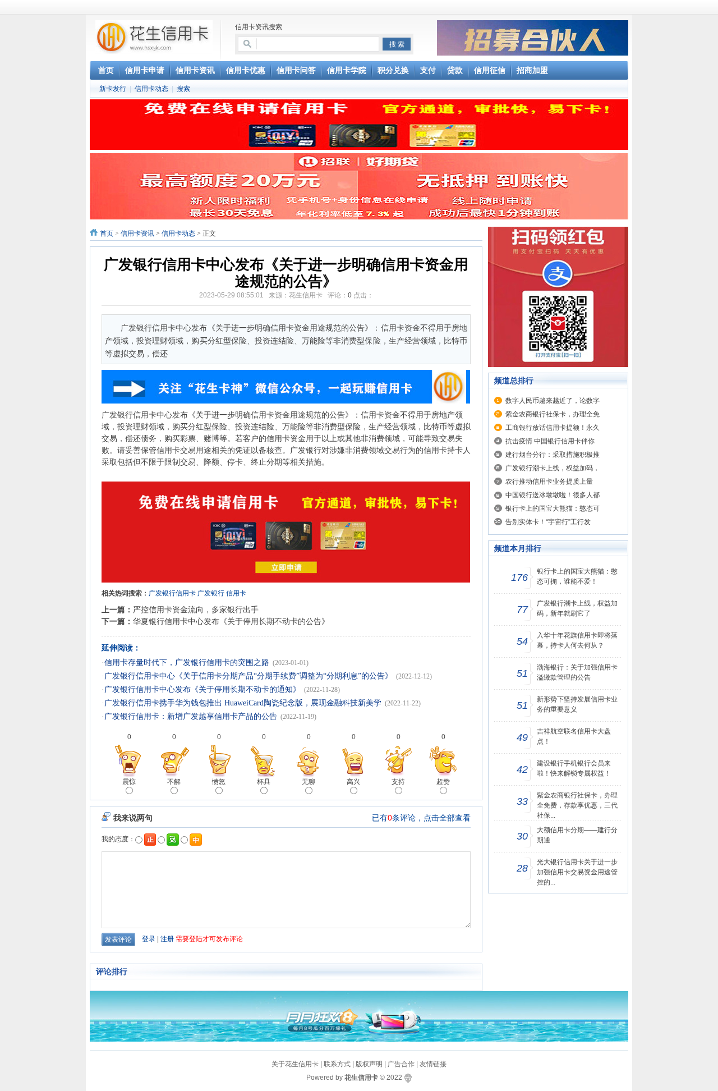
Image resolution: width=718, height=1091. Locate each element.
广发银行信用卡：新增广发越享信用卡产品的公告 (190, 716)
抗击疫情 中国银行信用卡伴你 (550, 441)
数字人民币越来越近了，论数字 (552, 401)
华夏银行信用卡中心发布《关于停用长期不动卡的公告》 (231, 621)
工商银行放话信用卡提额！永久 (552, 428)
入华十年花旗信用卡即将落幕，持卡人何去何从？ (577, 640)
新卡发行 (112, 89)
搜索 (183, 89)
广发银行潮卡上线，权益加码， (552, 468)
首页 (106, 233)
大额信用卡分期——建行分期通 (577, 835)
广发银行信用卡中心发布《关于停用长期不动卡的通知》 (202, 689)
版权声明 (369, 1064)
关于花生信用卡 (295, 1064)
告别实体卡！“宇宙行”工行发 (548, 522)
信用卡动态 (151, 89)
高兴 (353, 782)
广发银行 (210, 593)
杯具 (263, 782)
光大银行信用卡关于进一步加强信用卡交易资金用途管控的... (577, 872)
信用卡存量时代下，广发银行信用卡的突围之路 (186, 662)
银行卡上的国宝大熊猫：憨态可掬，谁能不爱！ (577, 576)
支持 (398, 782)
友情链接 (433, 1064)
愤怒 (218, 782)
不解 (174, 782)
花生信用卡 (361, 1077)
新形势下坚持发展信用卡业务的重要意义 (577, 704)
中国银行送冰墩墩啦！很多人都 (552, 495)
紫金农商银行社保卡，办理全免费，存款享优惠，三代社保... (577, 805)
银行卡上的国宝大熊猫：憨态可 (552, 508)
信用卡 (236, 593)
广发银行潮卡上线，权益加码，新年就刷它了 (577, 608)
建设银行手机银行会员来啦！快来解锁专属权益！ (574, 768)
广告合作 (401, 1064)
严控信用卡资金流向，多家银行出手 (196, 609)
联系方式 (337, 1064)
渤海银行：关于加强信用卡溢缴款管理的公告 (577, 672)
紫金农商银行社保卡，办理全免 (552, 414)
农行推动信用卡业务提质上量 (549, 481)
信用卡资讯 (137, 233)
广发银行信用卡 (172, 593)
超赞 (443, 782)
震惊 (129, 782)
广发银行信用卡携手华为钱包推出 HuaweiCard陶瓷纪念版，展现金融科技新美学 (242, 703)
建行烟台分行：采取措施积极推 (552, 455)
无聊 (308, 782)
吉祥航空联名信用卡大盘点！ (574, 736)
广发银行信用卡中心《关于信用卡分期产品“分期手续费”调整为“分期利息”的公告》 (248, 676)
